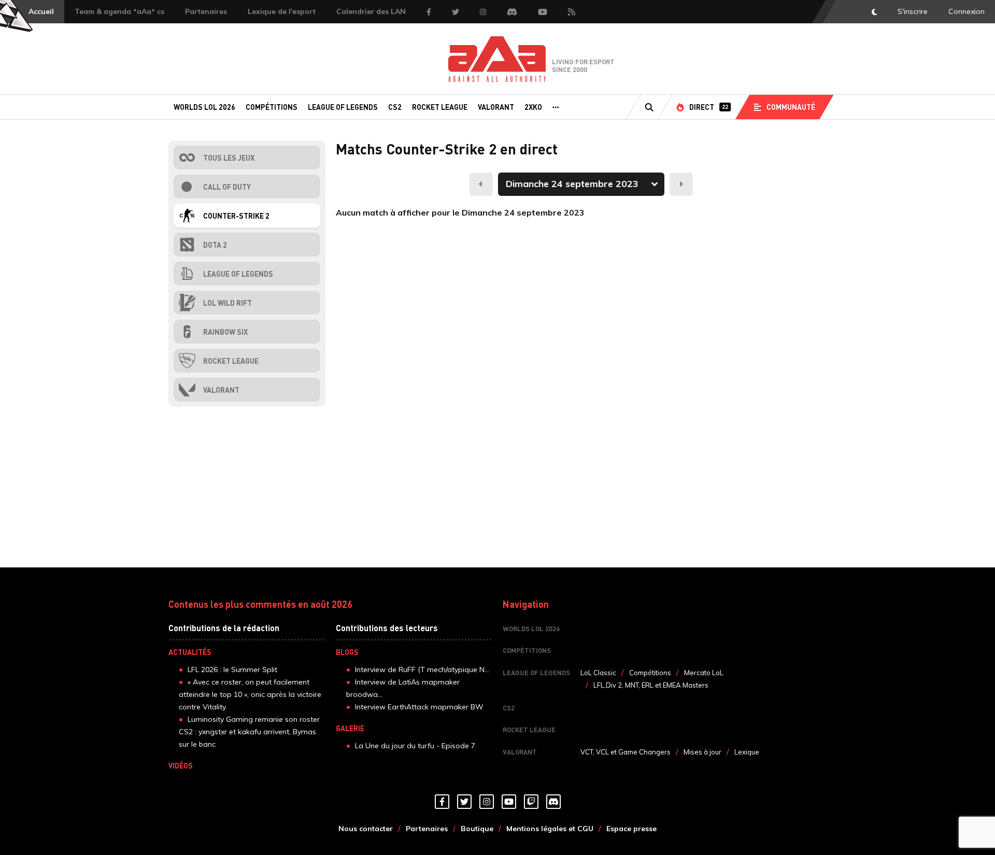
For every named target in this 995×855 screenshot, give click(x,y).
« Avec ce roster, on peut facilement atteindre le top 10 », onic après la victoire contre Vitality (250, 694)
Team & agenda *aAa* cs (119, 11)
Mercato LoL (703, 672)
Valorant (496, 106)
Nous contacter (365, 828)
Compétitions (271, 106)
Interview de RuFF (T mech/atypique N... (422, 669)
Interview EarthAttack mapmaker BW (419, 706)
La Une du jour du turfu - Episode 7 (415, 745)
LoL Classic (598, 672)
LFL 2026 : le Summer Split (232, 669)
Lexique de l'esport (282, 11)
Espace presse (631, 828)
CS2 (395, 106)
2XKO (533, 106)
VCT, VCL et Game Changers (625, 752)
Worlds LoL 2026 (204, 106)
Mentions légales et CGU (549, 828)
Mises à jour (702, 752)
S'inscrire (913, 11)
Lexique (746, 752)
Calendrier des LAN (371, 11)
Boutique (477, 828)
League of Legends (343, 106)
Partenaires (206, 11)
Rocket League (439, 106)
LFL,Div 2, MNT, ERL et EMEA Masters (650, 685)
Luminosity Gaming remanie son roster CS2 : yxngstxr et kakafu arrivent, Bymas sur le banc (249, 732)
